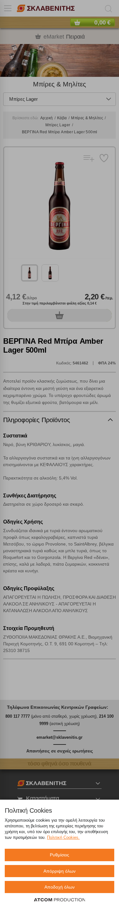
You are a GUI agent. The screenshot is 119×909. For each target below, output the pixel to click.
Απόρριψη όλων (59, 871)
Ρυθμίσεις (59, 854)
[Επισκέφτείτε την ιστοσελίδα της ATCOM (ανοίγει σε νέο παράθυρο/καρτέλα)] (59, 900)
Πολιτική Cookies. (63, 837)
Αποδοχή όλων (59, 887)
